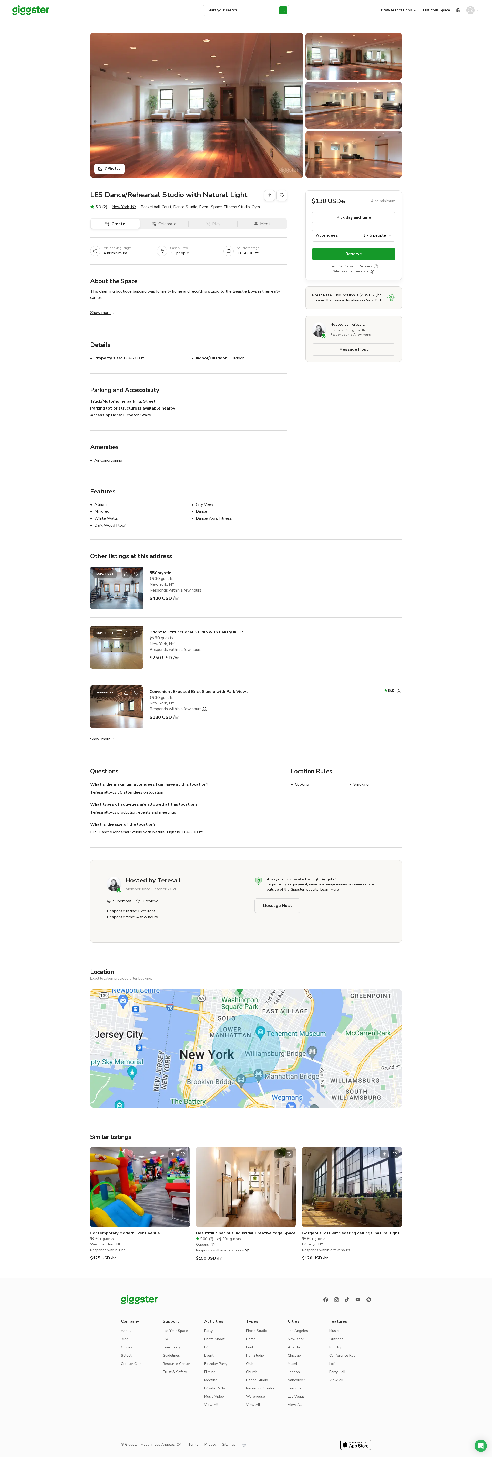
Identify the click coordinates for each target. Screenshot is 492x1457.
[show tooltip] (376, 266)
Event (208, 1355)
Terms (193, 1444)
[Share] (269, 195)
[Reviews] (368, 1299)
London (294, 1371)
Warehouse (255, 1396)
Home (250, 1339)
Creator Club (131, 1363)
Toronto (294, 1388)
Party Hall (337, 1371)
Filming (210, 1371)
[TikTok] (347, 1299)
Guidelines (171, 1355)
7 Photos (112, 168)
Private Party (214, 1388)
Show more (100, 313)
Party (208, 1330)
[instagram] (336, 1299)
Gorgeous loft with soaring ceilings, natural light (350, 1233)
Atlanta (294, 1347)
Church (252, 1371)
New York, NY (124, 207)
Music (334, 1330)
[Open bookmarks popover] (282, 195)
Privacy (210, 1444)
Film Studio (255, 1355)
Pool (249, 1347)
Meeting (210, 1380)
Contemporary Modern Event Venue (125, 1233)
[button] (481, 1446)
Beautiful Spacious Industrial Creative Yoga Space (246, 1233)
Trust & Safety (175, 1371)
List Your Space (436, 10)
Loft (332, 1363)
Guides (126, 1347)
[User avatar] (470, 10)
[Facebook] (325, 1299)
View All (211, 1404)
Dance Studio (257, 1380)
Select (126, 1355)
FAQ (166, 1339)
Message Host (353, 349)
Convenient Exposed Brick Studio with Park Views (199, 691)
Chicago (294, 1355)
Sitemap (228, 1444)
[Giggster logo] (139, 1299)
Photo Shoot (214, 1339)
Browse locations (396, 10)
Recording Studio (260, 1388)
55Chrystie (160, 573)
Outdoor (336, 1339)
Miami (292, 1363)
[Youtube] (358, 1299)
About (126, 1330)
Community (172, 1347)
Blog (124, 1339)
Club (249, 1363)
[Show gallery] (196, 105)
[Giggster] (30, 10)
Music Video (214, 1396)
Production (213, 1347)
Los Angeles (298, 1330)
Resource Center (176, 1363)
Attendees (327, 235)
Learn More (329, 889)
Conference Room (343, 1355)
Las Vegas (296, 1396)
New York (296, 1339)
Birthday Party (215, 1363)
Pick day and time (353, 217)
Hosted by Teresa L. (348, 324)
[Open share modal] (126, 574)
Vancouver (296, 1380)
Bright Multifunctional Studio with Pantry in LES (197, 632)
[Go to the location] (117, 588)
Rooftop (335, 1347)
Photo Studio (256, 1330)
